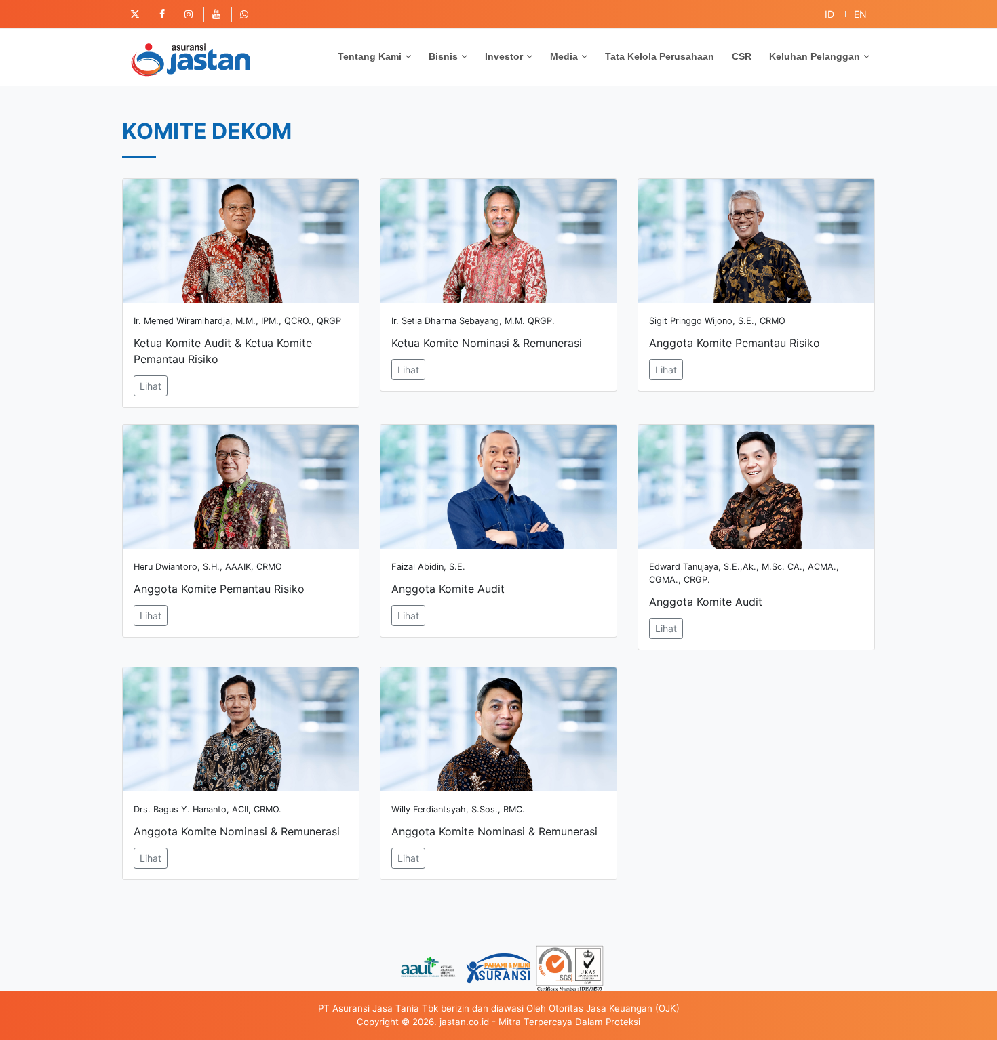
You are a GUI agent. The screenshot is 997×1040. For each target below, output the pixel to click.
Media (564, 56)
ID (829, 14)
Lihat (150, 386)
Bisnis (443, 56)
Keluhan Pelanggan (814, 56)
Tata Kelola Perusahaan (659, 56)
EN (860, 14)
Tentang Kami (370, 56)
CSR (741, 56)
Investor (504, 56)
